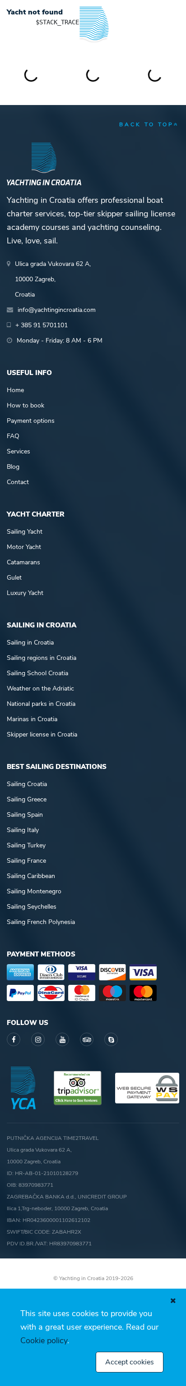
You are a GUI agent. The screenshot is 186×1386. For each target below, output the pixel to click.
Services (18, 451)
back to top (146, 124)
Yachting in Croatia (93, 49)
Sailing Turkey (26, 845)
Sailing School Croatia (37, 673)
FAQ (13, 436)
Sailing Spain (25, 814)
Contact (18, 482)
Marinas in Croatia (32, 719)
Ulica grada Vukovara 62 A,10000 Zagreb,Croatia (53, 279)
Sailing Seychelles (31, 906)
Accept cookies (129, 1362)
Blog (13, 466)
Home (15, 390)
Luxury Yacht (25, 593)
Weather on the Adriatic (40, 688)
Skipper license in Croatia (42, 734)
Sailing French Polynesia (41, 922)
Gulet (14, 577)
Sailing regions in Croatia (41, 658)
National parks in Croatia (41, 704)
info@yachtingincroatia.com (57, 310)
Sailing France (26, 860)
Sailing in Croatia (30, 642)
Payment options (31, 420)
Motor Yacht (24, 547)
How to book (25, 405)
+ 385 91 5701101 (41, 325)
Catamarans (23, 562)
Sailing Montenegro (34, 891)
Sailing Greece (26, 799)
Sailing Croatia (27, 784)
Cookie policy (43, 1340)
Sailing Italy (23, 830)
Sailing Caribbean (31, 876)
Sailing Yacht (24, 531)
